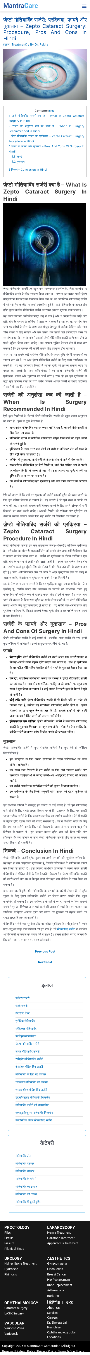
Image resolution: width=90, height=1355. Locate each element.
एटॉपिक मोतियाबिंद (25, 1021)
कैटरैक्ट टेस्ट (23, 1013)
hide (51, 110)
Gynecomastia (57, 1263)
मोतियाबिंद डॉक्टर (25, 1171)
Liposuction (55, 1269)
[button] (84, 5)
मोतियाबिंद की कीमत (26, 1194)
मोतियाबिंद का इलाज (26, 1186)
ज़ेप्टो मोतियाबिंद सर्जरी (27, 1044)
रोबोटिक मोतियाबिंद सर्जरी (29, 1066)
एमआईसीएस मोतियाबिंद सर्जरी (31, 1090)
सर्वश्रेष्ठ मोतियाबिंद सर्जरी (29, 1059)
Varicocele (11, 1333)
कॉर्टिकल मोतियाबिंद (26, 1028)
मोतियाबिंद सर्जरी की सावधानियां (32, 1105)
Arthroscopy (55, 1290)
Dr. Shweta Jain (57, 1322)
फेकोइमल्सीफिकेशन (26, 1036)
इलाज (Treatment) (15, 44)
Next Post (45, 962)
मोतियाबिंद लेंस (23, 1156)
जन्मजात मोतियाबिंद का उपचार (32, 1082)
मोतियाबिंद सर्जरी (66, 929)
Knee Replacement (59, 1285)
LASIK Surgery (14, 1313)
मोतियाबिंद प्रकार (25, 1163)
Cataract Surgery (16, 1308)
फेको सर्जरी (22, 1005)
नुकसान (17, 161)
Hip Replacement (58, 1279)
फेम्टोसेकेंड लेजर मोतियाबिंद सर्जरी (34, 1120)
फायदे (16, 156)
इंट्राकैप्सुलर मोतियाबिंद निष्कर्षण (33, 1097)
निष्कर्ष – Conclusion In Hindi (28, 169)
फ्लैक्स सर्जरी (22, 998)
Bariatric (53, 1295)
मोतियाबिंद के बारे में (26, 1178)
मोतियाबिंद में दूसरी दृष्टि (28, 1202)
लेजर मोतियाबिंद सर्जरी (28, 1051)
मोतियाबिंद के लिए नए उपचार (31, 1074)
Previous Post (45, 951)
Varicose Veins (14, 1328)
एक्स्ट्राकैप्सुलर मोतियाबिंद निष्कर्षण (34, 1112)
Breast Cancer (56, 1274)
